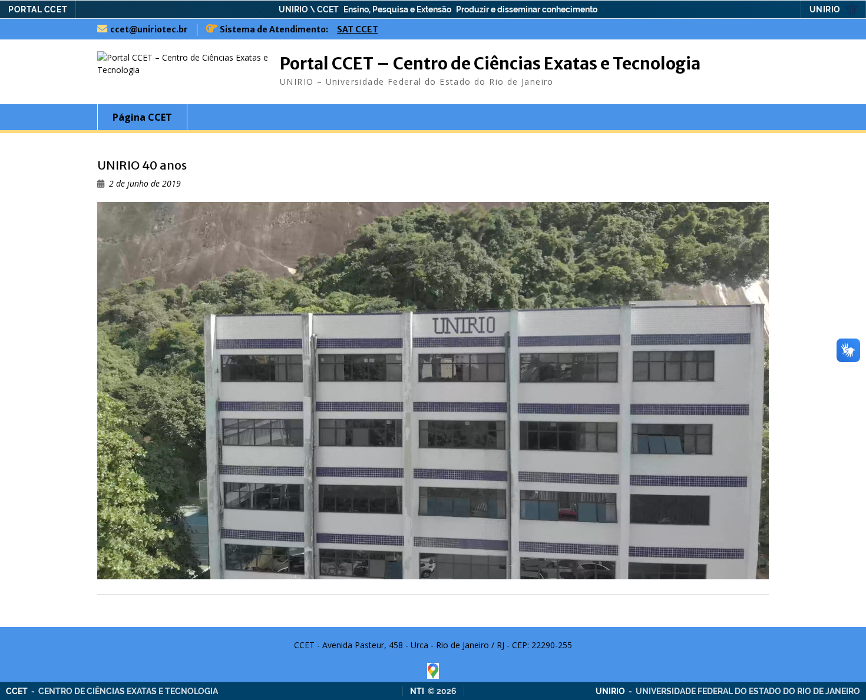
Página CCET (142, 117)
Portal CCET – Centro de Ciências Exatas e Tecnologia (490, 63)
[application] (433, 390)
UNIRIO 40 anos (142, 165)
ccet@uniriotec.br (149, 29)
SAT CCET (357, 29)
